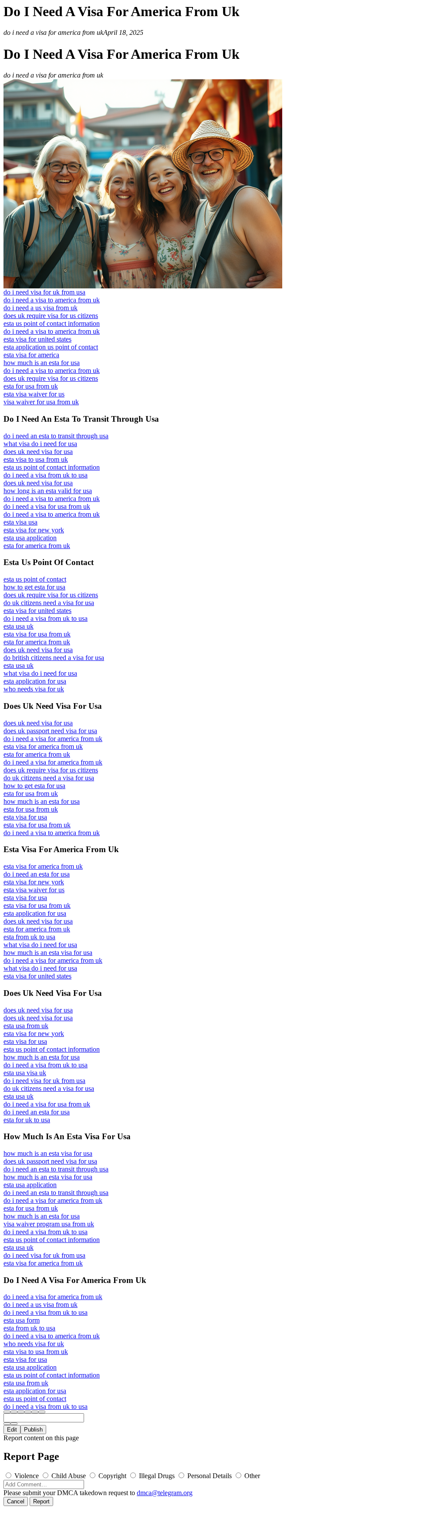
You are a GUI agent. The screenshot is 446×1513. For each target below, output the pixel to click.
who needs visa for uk (33, 689)
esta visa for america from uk (43, 746)
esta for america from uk (36, 545)
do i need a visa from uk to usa (45, 475)
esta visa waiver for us (33, 394)
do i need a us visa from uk (40, 307)
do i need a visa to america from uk (51, 300)
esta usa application (30, 538)
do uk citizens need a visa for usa (48, 602)
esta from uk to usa (29, 937)
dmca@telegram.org (165, 1492)
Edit (12, 1429)
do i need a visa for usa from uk (46, 506)
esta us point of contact (34, 579)
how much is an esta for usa (41, 362)
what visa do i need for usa (40, 443)
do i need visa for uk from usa (44, 292)
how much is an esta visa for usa (47, 952)
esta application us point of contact (50, 347)
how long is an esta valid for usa (47, 490)
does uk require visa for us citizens (50, 315)
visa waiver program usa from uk (48, 1224)
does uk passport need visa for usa (50, 730)
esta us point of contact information (51, 323)
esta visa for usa (25, 817)
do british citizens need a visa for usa (53, 657)
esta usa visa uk (24, 1072)
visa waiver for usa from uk (41, 402)
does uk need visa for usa (38, 451)
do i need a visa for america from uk (52, 738)
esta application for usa (34, 681)
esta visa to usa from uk (35, 459)
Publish (33, 1429)
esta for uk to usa (26, 1120)
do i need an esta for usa (36, 874)
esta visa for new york (33, 530)
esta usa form (21, 1320)
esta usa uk (18, 626)
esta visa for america (31, 355)
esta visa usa (20, 522)
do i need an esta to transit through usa (55, 436)
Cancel (15, 1501)
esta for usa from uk (30, 386)
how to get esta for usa (34, 587)
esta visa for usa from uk (37, 634)
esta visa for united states (37, 339)
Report (41, 1501)
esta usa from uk (25, 1025)
